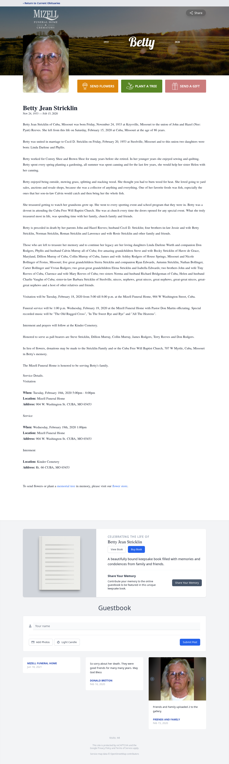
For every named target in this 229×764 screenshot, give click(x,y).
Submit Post (190, 642)
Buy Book (136, 549)
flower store (119, 486)
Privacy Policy (104, 748)
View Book (117, 549)
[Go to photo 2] (178, 698)
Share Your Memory (187, 582)
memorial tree (66, 486)
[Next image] (202, 679)
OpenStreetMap (118, 753)
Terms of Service (124, 748)
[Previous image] (152, 679)
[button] (177, 678)
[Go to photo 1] (176, 698)
